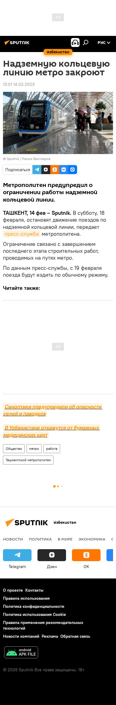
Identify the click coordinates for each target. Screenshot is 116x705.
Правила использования (26, 598)
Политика (40, 539)
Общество (14, 448)
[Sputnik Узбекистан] (18, 45)
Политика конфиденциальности (33, 606)
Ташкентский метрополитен (28, 460)
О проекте (13, 590)
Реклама (50, 636)
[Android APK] (21, 653)
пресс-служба (21, 233)
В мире (65, 539)
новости (13, 539)
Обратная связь (75, 636)
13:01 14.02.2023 (19, 84)
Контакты (34, 590)
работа (51, 448)
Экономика (92, 539)
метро (34, 448)
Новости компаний (21, 636)
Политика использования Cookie (34, 614)
